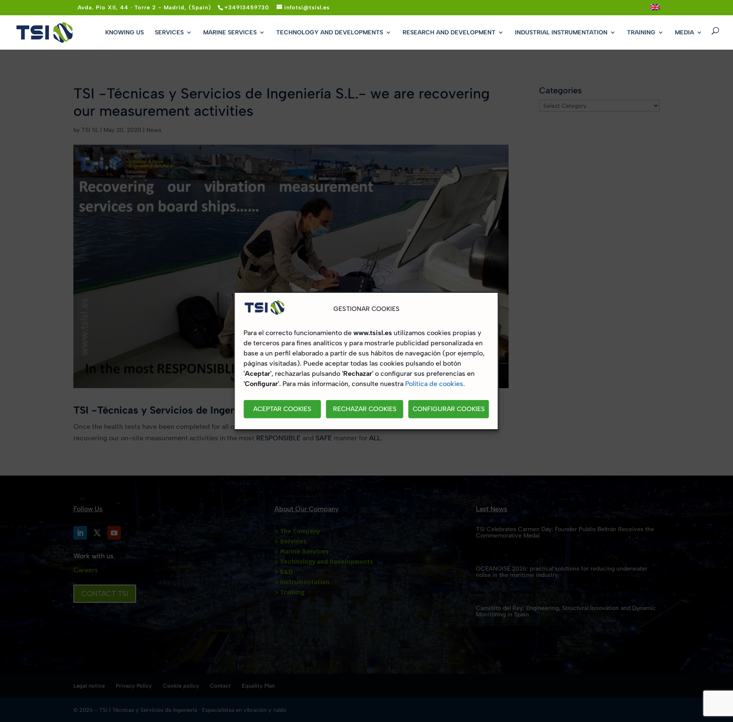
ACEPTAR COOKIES (282, 409)
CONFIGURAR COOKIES (449, 409)
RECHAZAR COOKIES (365, 409)
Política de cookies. (435, 384)
